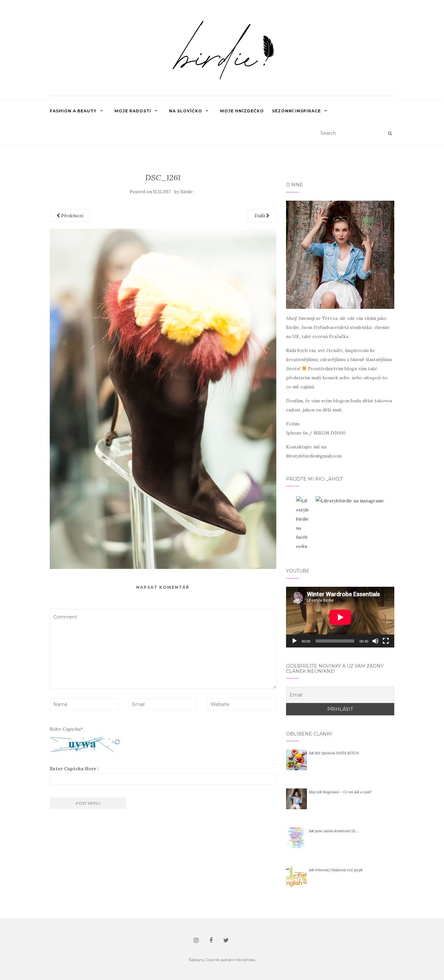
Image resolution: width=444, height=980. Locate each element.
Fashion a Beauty (73, 110)
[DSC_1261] (163, 398)
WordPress (245, 959)
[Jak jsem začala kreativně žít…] (296, 837)
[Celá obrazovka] (386, 641)
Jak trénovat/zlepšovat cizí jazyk (335, 870)
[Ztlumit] (375, 641)
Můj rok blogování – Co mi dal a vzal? (340, 792)
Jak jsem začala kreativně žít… (333, 831)
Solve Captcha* (66, 729)
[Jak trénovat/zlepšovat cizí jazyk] (296, 876)
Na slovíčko (185, 110)
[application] (340, 617)
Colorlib (212, 959)
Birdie (186, 192)
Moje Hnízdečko (242, 110)
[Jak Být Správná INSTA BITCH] (296, 759)
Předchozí (71, 216)
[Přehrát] (294, 641)
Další (260, 216)
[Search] (389, 133)
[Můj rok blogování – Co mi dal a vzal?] (296, 798)
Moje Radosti (132, 110)
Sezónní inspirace (296, 110)
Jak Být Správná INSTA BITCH (334, 753)
